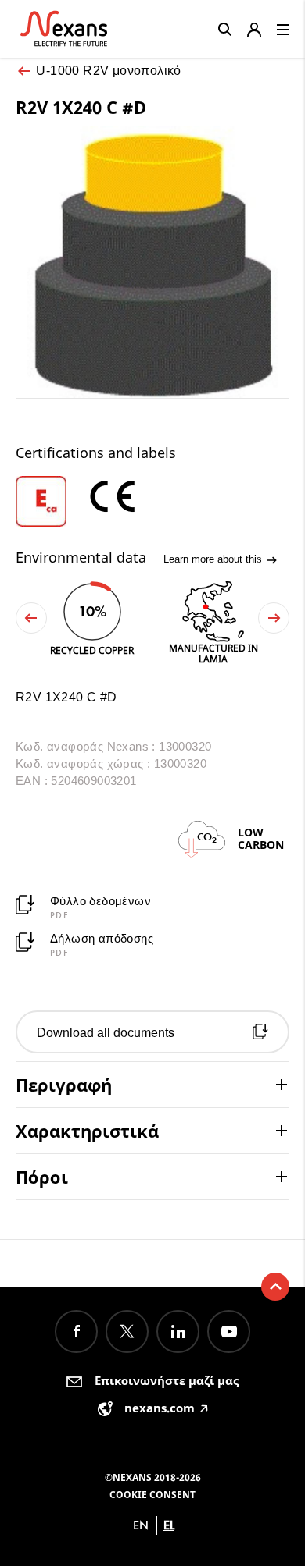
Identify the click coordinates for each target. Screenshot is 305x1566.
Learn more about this (214, 559)
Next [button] (273, 618)
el (168, 1525)
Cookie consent (152, 1494)
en (141, 1525)
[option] (50, 501)
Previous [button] (31, 618)
